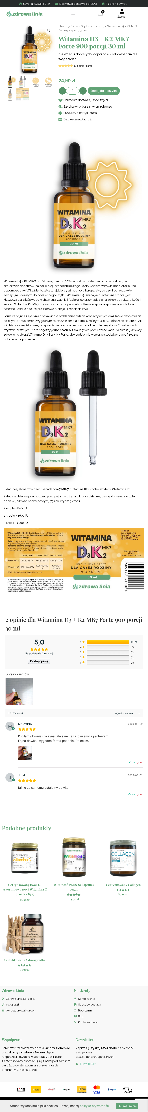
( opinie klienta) (83, 65)
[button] (73, 14)
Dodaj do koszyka (104, 91)
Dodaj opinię (39, 661)
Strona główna (68, 26)
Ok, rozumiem (127, 1106)
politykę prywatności (94, 1106)
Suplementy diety (92, 26)
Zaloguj (121, 16)
